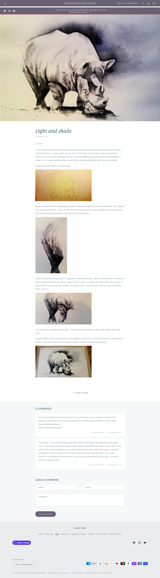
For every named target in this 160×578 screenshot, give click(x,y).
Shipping (49, 534)
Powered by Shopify (39, 573)
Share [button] (40, 144)
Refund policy (52, 573)
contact (91, 534)
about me (65, 534)
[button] (5, 3)
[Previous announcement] (50, 11)
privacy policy (116, 534)
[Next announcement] (109, 11)
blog (57, 534)
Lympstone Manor (78, 534)
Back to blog (81, 392)
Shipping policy (89, 573)
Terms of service (76, 573)
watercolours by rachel (24, 573)
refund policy (102, 534)
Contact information (104, 573)
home (41, 534)
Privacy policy (64, 573)
